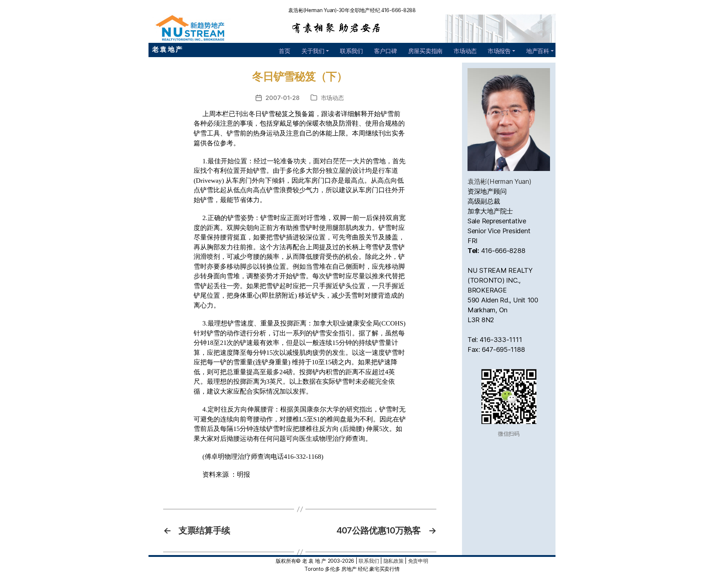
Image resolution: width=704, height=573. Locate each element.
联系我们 (351, 51)
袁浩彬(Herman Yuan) (499, 181)
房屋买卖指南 (425, 51)
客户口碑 (385, 51)
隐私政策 (394, 561)
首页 (284, 51)
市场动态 (465, 51)
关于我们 (312, 51)
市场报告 (499, 51)
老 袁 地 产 (167, 49)
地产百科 (537, 51)
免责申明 (418, 561)
